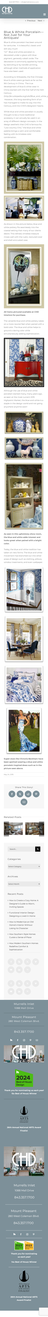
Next (40, 20)
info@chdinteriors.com (30, 2)
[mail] (36, 1040)
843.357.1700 (14, 2)
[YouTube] (11, 969)
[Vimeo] (35, 961)
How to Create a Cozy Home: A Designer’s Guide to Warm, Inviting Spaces (23, 903)
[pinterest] (30, 1040)
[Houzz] (11, 1039)
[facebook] (17, 1040)
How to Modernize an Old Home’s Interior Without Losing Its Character (21, 925)
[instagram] (24, 1040)
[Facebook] (11, 961)
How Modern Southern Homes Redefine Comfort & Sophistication (23, 946)
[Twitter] (27, 961)
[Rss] (19, 961)
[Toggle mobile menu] (44, 14)
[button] (6, 829)
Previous (31, 20)
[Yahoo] (27, 969)
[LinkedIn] (19, 969)
